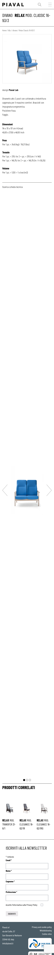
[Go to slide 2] (27, 780)
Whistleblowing (46, 930)
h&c (9, 30)
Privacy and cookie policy (42, 927)
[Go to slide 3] (30, 780)
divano (7, 15)
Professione (11, 892)
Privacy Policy (31, 904)
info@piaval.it (7, 943)
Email (9, 860)
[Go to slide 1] (24, 780)
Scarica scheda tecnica (12, 186)
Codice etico (47, 934)
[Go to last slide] (4, 490)
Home (4, 30)
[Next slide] (49, 490)
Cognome (10, 881)
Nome (9, 870)
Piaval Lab (13, 89)
